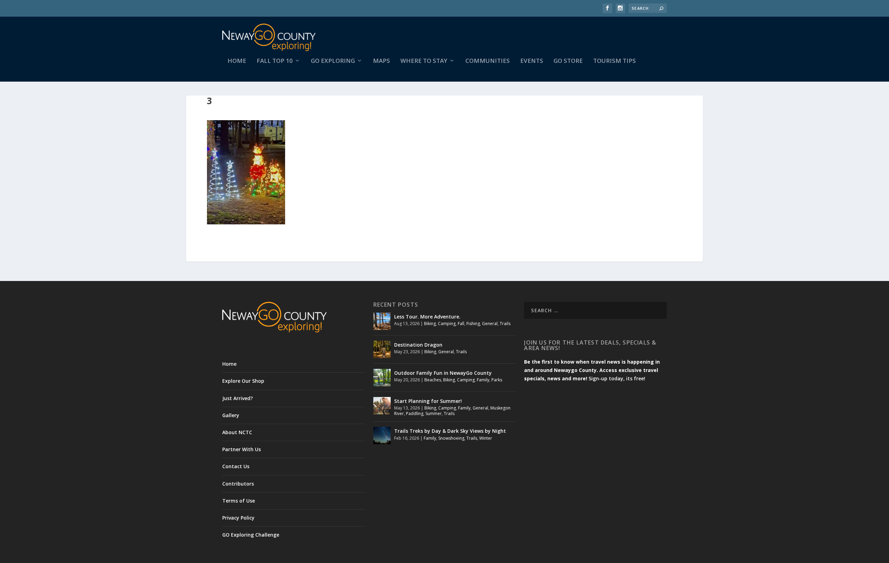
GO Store (568, 61)
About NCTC (237, 432)
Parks (496, 380)
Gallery (230, 415)
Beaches (432, 380)
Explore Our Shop (243, 381)
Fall (461, 323)
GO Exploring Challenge (250, 534)
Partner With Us (241, 449)
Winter (485, 438)
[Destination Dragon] (382, 349)
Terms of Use (238, 500)
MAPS (381, 61)
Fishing (473, 323)
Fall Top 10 (275, 61)
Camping (447, 323)
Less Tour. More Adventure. (427, 316)
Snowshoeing (451, 438)
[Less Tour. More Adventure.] (382, 321)
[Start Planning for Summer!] (382, 405)
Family (483, 380)
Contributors (238, 483)
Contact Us (235, 466)
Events (531, 61)
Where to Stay (423, 61)
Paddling (414, 413)
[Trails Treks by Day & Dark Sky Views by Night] (382, 435)
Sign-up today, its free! (617, 378)
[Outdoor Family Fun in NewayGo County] (382, 377)
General (490, 323)
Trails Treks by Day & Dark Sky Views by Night (450, 431)
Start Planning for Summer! (428, 401)
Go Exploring (333, 61)
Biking (430, 323)
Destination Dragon (418, 344)
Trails (505, 323)
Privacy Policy (238, 517)
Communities (487, 61)
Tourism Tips (614, 61)
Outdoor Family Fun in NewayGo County (443, 373)
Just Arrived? (237, 398)
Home (236, 61)
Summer (433, 413)
